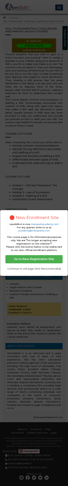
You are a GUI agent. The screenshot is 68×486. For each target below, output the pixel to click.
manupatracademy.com (45, 224)
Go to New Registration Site (34, 259)
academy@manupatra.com (34, 230)
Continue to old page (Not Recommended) (34, 268)
